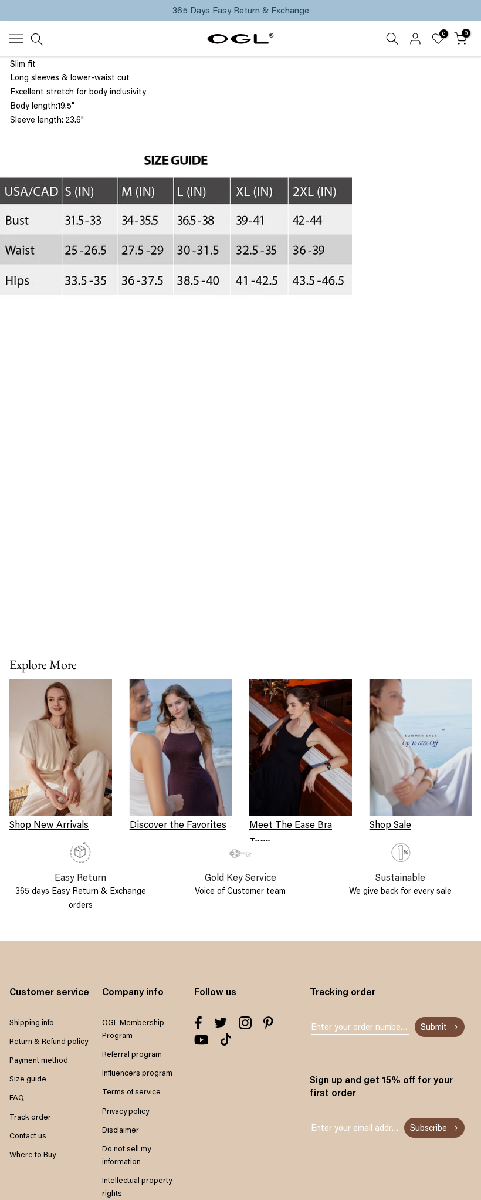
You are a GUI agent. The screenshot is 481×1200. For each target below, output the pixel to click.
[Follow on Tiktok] (226, 1040)
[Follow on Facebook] (198, 1023)
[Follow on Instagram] (245, 1023)
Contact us (27, 1135)
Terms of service (131, 1091)
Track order (30, 1116)
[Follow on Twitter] (220, 1023)
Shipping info (31, 1022)
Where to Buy (32, 1154)
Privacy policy (125, 1111)
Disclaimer (120, 1129)
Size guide (27, 1078)
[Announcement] (240, 10)
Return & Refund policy (48, 1041)
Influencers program (137, 1072)
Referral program (132, 1054)
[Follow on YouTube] (201, 1040)
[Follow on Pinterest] (268, 1023)
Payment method (38, 1059)
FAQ (16, 1097)
